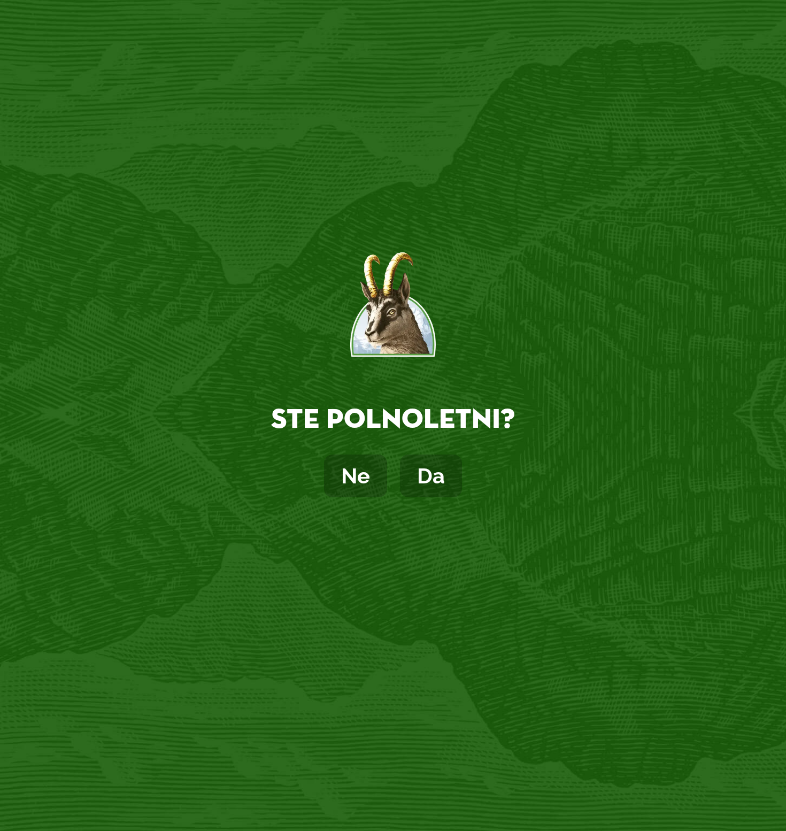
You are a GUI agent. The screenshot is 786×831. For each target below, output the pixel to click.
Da (431, 475)
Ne (355, 475)
